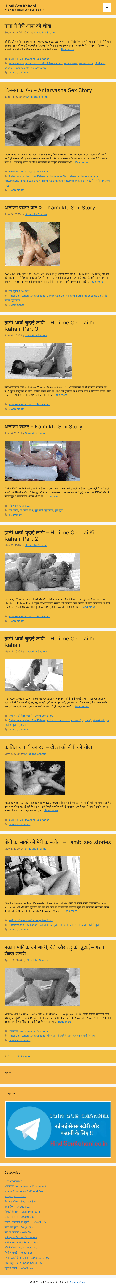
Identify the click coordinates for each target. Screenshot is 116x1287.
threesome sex (93, 295)
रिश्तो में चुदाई (11, 724)
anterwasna (86, 63)
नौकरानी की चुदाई (101, 720)
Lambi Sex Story (57, 295)
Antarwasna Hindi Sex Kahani (23, 180)
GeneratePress (78, 1282)
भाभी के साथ (89, 1035)
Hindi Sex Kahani (20, 6)
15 (18, 1056)
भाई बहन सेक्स (66, 924)
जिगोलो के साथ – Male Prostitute (22, 1211)
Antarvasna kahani (89, 176)
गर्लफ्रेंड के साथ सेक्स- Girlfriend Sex (24, 1191)
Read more (67, 49)
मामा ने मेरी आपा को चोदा (28, 26)
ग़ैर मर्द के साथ (98, 180)
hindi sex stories (24, 68)
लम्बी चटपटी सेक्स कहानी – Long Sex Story (27, 1257)
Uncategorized (13, 1181)
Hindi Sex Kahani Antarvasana (60, 180)
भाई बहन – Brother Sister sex (21, 1237)
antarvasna (70, 63)
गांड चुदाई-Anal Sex (19, 291)
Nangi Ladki (75, 295)
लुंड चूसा (59, 510)
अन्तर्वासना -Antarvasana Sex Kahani (29, 58)
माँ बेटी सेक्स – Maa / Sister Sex (22, 1247)
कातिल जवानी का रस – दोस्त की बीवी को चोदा (48, 747)
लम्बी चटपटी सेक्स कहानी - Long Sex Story (31, 715)
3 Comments (16, 408)
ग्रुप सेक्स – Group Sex (17, 1206)
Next (25, 1056)
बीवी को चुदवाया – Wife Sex (19, 1232)
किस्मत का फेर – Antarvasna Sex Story (48, 90)
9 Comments (16, 189)
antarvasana (16, 63)
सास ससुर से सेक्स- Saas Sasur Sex (23, 1262)
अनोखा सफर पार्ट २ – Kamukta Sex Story (50, 207)
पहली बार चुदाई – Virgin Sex (19, 1227)
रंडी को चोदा (80, 924)
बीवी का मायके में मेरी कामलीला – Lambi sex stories (58, 842)
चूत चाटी (39, 510)
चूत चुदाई (15, 300)
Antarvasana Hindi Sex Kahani (43, 63)
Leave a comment (19, 72)
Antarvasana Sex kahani (61, 176)
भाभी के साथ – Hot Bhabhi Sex (21, 1242)
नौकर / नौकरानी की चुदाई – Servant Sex (25, 1221)
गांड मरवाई (85, 180)
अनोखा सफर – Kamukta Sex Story (43, 426)
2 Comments (16, 304)
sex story (40, 68)
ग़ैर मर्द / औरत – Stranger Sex (20, 1201)
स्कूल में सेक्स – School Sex (19, 1268)
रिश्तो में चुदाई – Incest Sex (18, 1252)
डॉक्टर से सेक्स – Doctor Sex (19, 1216)
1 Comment (15, 514)
